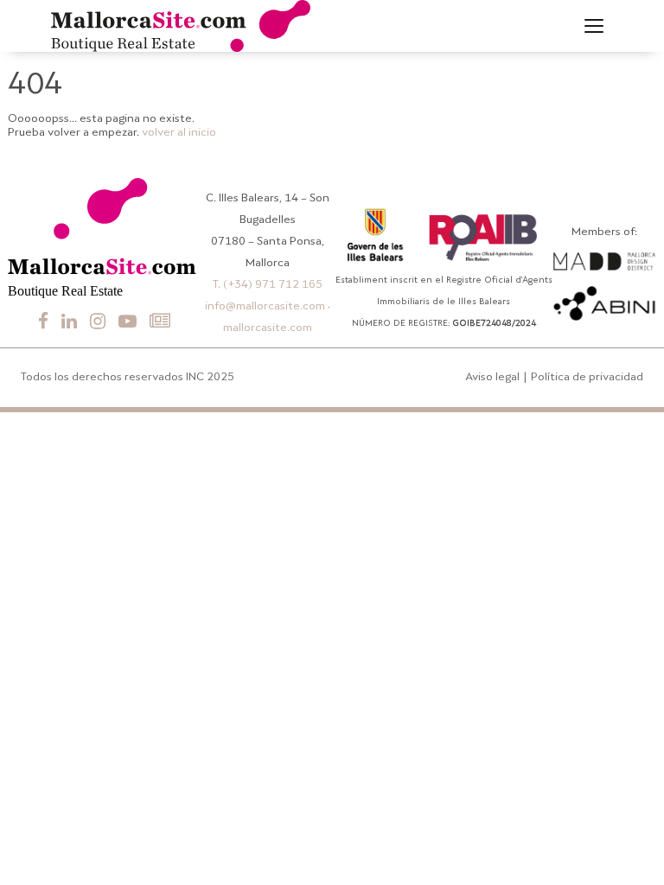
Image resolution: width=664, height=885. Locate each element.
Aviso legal (492, 377)
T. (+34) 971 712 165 (267, 284)
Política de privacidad (587, 377)
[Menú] (594, 26)
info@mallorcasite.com (265, 306)
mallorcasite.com (267, 328)
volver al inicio (179, 132)
